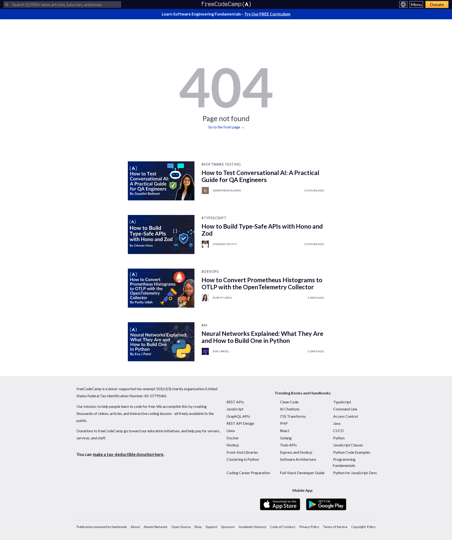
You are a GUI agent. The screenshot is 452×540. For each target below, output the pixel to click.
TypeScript (342, 402)
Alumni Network (155, 527)
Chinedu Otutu (225, 244)
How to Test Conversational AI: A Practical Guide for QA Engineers (260, 176)
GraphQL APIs (238, 416)
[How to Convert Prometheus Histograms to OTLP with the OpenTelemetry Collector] (161, 288)
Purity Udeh (222, 297)
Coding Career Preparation (248, 472)
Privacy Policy (309, 527)
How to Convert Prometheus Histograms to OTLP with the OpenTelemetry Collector (262, 283)
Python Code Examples (351, 452)
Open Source (181, 527)
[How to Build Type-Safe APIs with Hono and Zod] (161, 234)
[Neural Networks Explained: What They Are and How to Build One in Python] (161, 341)
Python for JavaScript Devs (355, 472)
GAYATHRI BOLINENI (227, 190)
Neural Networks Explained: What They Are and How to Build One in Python (262, 337)
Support (212, 527)
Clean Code (289, 402)
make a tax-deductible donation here (128, 454)
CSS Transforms (293, 416)
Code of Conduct (282, 527)
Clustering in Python (242, 459)
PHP (284, 423)
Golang (286, 438)
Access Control (345, 416)
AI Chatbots (290, 409)
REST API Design (240, 423)
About (135, 527)
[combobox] (62, 4)
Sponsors (228, 527)
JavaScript (234, 409)
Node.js (232, 445)
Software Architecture (298, 459)
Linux (230, 430)
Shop (198, 527)
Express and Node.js (296, 452)
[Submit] (7, 4)
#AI (205, 325)
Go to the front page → (226, 127)
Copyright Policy (363, 527)
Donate (437, 4)
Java (336, 423)
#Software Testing (221, 164)
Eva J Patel (221, 351)
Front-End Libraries (242, 452)
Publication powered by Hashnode (102, 527)
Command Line (345, 409)
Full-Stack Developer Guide (302, 472)
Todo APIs (288, 445)
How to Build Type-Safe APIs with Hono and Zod (262, 229)
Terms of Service (335, 527)
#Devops (210, 271)
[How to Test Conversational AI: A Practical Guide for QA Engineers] (161, 180)
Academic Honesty (252, 527)
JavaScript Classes (348, 445)
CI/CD (338, 430)
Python (339, 438)
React (284, 430)
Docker (232, 438)
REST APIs (235, 402)
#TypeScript (214, 218)
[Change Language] (403, 4)
